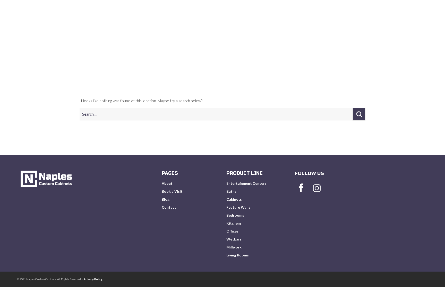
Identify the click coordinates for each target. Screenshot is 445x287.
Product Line (318, 23)
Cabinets (234, 199)
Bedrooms (235, 215)
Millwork (234, 247)
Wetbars (234, 239)
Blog (381, 23)
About (288, 23)
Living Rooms (237, 255)
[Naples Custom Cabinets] (53, 34)
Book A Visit (354, 23)
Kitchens (234, 223)
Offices (232, 231)
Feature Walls (238, 207)
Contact (169, 207)
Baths (231, 191)
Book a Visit (172, 191)
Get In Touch (410, 23)
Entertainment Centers (246, 183)
